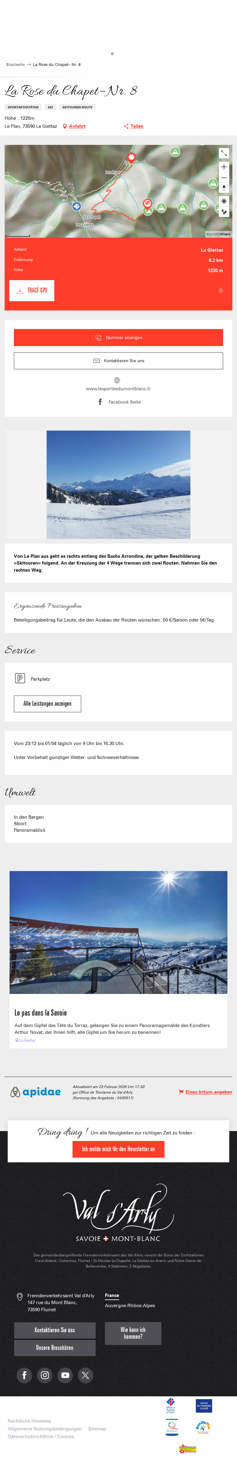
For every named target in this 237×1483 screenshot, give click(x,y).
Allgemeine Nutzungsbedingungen (45, 1429)
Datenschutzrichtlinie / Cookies (41, 1436)
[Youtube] (65, 1378)
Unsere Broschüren (54, 1348)
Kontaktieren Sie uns (55, 1330)
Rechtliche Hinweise (29, 1421)
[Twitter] (85, 1378)
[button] (119, 485)
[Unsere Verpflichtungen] (203, 1405)
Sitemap (97, 1429)
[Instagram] (45, 1378)
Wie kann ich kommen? (133, 1333)
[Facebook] (24, 1378)
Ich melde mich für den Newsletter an (118, 1149)
